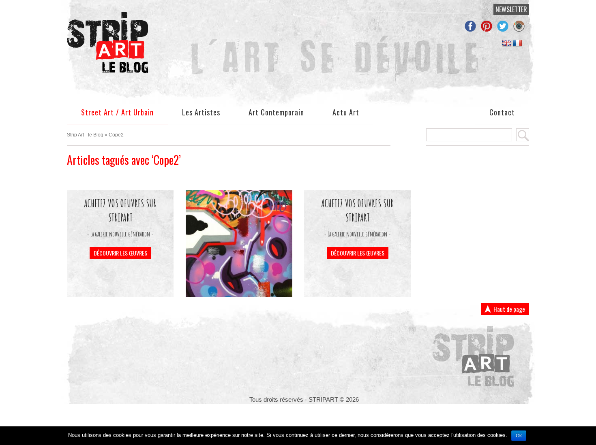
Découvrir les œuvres (120, 253)
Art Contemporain (276, 112)
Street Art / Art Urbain (117, 112)
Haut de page (509, 308)
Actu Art (345, 112)
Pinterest (488, 25)
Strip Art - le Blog (85, 135)
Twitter (505, 25)
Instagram (521, 25)
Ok (519, 436)
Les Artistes (201, 112)
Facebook (472, 25)
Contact (502, 112)
